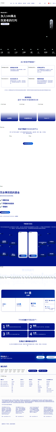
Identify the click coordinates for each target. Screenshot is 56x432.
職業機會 (32, 3)
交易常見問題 (40, 387)
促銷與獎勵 (30, 384)
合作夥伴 (28, 3)
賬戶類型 (30, 381)
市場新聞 (39, 390)
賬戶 (45, 3)
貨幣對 (13, 383)
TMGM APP (22, 384)
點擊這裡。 (17, 216)
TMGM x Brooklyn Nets (50, 390)
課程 (38, 384)
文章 (38, 383)
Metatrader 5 (22, 383)
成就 (47, 387)
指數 (12, 390)
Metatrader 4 (22, 381)
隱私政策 (48, 384)
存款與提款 (30, 383)
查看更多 (23, 255)
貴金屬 (13, 384)
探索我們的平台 (28, 143)
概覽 (38, 381)
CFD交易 (13, 381)
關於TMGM (48, 381)
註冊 (40, 3)
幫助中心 (54, 3)
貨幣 (12, 387)
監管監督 (48, 383)
